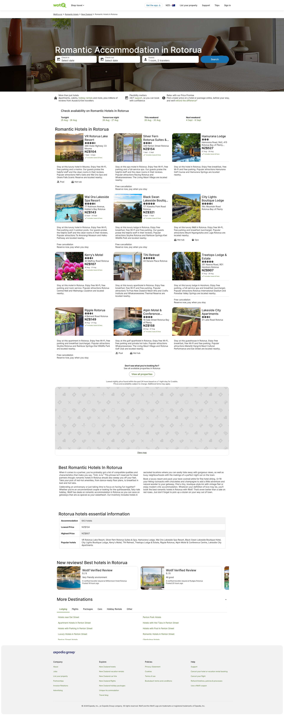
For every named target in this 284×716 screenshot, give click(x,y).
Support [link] (194, 667)
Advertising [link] (58, 690)
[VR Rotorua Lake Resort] (83, 162)
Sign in (227, 5)
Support (206, 5)
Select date (68, 60)
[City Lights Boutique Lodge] (200, 222)
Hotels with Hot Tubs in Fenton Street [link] (161, 622)
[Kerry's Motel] (83, 278)
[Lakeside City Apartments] (200, 334)
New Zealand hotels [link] (107, 667)
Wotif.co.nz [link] (57, 14)
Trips (217, 5)
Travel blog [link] (103, 695)
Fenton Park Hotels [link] (152, 617)
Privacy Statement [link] (152, 667)
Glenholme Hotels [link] (151, 639)
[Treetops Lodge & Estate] (200, 278)
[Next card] (229, 578)
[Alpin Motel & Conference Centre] (142, 334)
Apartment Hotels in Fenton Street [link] (74, 622)
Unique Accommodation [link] (109, 690)
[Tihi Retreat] (142, 278)
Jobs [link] (55, 671)
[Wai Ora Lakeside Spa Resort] (83, 222)
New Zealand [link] (86, 14)
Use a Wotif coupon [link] (199, 685)
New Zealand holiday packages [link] (112, 685)
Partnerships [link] (58, 681)
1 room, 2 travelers (159, 60)
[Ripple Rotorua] (83, 334)
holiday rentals (86, 98)
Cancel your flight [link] (198, 676)
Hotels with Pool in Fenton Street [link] (158, 628)
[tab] (63, 609)
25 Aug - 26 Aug (69, 120)
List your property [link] (60, 676)
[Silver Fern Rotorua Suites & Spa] (142, 162)
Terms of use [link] (150, 676)
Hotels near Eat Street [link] (68, 617)
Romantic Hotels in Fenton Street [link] (158, 634)
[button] (142, 599)
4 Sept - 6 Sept (193, 120)
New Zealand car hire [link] (108, 676)
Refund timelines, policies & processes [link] (206, 681)
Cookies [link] (148, 671)
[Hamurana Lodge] (200, 162)
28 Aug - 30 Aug (152, 120)
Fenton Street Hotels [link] (68, 639)
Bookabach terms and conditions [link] (158, 681)
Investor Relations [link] (60, 685)
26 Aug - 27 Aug (110, 120)
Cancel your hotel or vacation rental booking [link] (209, 671)
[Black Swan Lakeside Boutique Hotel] (142, 222)
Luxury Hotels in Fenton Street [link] (72, 634)
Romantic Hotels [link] (72, 14)
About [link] (55, 667)
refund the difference (186, 100)
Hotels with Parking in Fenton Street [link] (75, 628)
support (138, 98)
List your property (188, 5)
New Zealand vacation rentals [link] (111, 671)
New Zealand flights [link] (107, 681)
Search (215, 59)
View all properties (142, 374)
